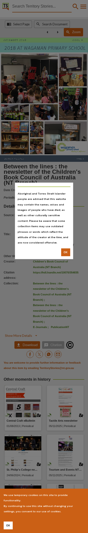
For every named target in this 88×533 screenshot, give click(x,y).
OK (66, 252)
